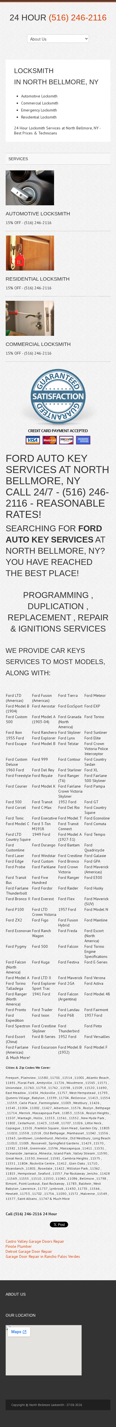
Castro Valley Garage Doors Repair (35, 1241)
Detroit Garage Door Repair (29, 1251)
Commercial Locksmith (38, 344)
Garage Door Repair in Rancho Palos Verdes (43, 1256)
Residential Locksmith (38, 279)
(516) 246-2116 (78, 17)
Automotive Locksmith (38, 214)
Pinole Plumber (19, 1246)
